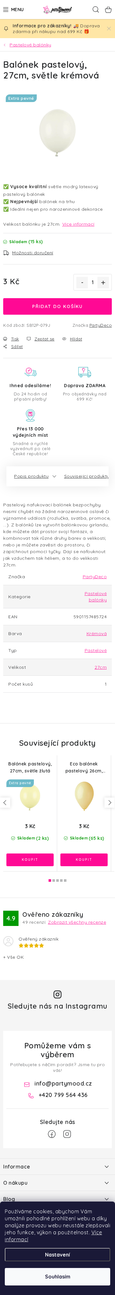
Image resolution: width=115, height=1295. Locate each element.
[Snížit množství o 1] (82, 282)
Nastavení (57, 1254)
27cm (101, 667)
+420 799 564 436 (63, 1095)
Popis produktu (31, 476)
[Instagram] (67, 1134)
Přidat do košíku (57, 306)
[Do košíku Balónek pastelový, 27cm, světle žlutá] (30, 859)
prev (5, 803)
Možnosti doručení (32, 253)
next (109, 803)
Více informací (78, 224)
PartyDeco (100, 325)
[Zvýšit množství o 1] (103, 282)
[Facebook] (52, 1134)
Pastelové (96, 650)
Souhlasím (57, 1276)
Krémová (97, 633)
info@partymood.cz (63, 1083)
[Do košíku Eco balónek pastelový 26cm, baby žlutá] (84, 859)
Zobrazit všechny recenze (77, 922)
